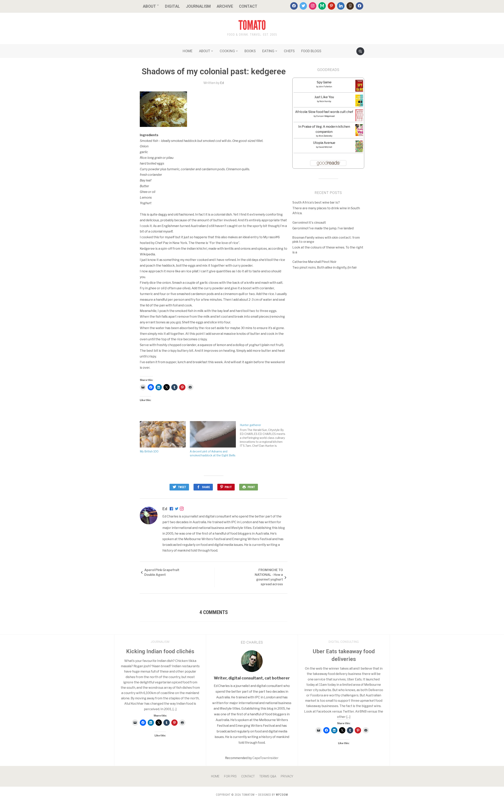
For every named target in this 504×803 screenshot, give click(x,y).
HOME (188, 51)
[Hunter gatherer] (265, 434)
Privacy (287, 776)
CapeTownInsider (265, 758)
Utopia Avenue (324, 143)
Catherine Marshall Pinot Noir (314, 262)
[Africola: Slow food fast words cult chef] (360, 115)
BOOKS (250, 51)
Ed (222, 83)
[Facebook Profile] (172, 509)
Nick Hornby (325, 101)
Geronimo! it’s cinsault (309, 222)
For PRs (230, 776)
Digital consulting (344, 641)
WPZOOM (282, 794)
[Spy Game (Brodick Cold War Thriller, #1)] (360, 87)
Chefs (289, 51)
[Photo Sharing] (163, 109)
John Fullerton (325, 86)
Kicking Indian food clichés (160, 651)
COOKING (227, 51)
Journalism (198, 6)
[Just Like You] (360, 102)
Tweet (182, 487)
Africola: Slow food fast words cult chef (324, 112)
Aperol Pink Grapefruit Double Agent (161, 572)
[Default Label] (322, 6)
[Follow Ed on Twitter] (177, 509)
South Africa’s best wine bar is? (316, 202)
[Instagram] (312, 6)
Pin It (228, 487)
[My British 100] (163, 434)
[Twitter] (303, 6)
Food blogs (311, 51)
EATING (268, 51)
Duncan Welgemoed (325, 116)
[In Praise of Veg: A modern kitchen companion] (360, 130)
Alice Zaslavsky (325, 136)
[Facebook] (294, 6)
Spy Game (324, 82)
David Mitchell (325, 147)
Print (251, 487)
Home (215, 776)
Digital (172, 6)
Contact (248, 6)
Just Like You (324, 97)
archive (225, 6)
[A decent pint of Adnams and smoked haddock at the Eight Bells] (213, 434)
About (149, 6)
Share (206, 487)
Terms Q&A (267, 776)
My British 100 (149, 451)
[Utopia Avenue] (360, 147)
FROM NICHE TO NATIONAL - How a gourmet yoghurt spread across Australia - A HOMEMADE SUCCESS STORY (266, 577)
